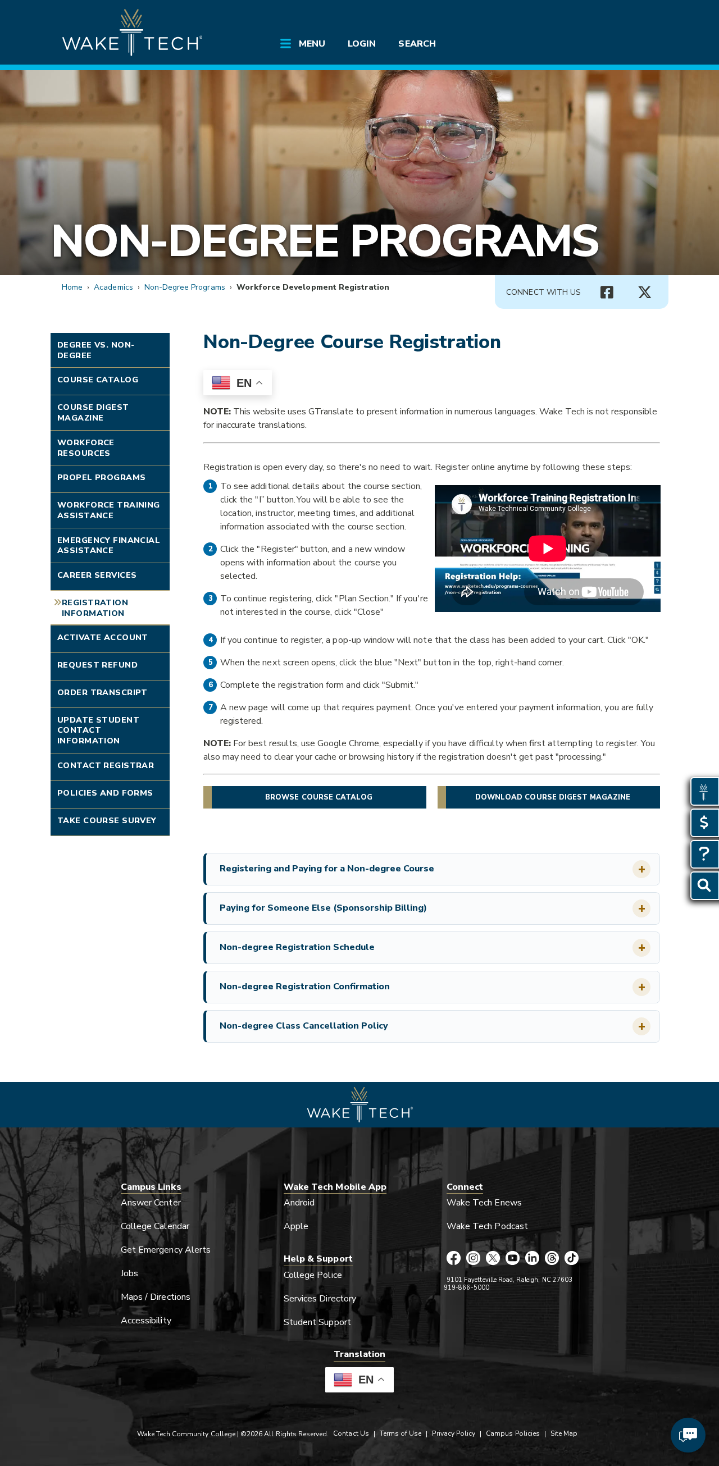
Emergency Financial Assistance (108, 545)
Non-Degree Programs (324, 241)
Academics (113, 287)
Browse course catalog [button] (318, 797)
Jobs (129, 1273)
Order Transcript (102, 692)
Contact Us (350, 1433)
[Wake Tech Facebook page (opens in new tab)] (454, 1259)
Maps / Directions (155, 1297)
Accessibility (146, 1320)
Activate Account (102, 637)
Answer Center (151, 1202)
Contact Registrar (105, 765)
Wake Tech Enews (484, 1202)
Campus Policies (513, 1433)
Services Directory (320, 1299)
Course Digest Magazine (93, 412)
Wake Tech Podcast (487, 1226)
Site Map (563, 1433)
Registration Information (95, 608)
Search (416, 44)
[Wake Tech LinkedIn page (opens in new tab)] (532, 1259)
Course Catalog (97, 379)
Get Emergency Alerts (166, 1250)
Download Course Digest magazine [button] (553, 797)
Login (362, 44)
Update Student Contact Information (98, 730)
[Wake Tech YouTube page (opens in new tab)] (513, 1259)
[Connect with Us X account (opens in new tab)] (644, 292)
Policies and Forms (105, 792)
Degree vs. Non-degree (95, 350)
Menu (312, 44)
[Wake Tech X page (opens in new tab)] (493, 1259)
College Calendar (155, 1226)
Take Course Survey (107, 820)
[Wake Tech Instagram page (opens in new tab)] (473, 1259)
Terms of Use (401, 1433)
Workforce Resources (86, 448)
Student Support (317, 1322)
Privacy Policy (453, 1433)
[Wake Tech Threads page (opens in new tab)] (552, 1259)
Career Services (96, 575)
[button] (432, 869)
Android (299, 1202)
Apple (296, 1226)
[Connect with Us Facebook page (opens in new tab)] (606, 292)
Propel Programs (101, 477)
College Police (313, 1275)
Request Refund (97, 664)
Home (72, 287)
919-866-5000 (466, 1288)
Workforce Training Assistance (108, 510)
